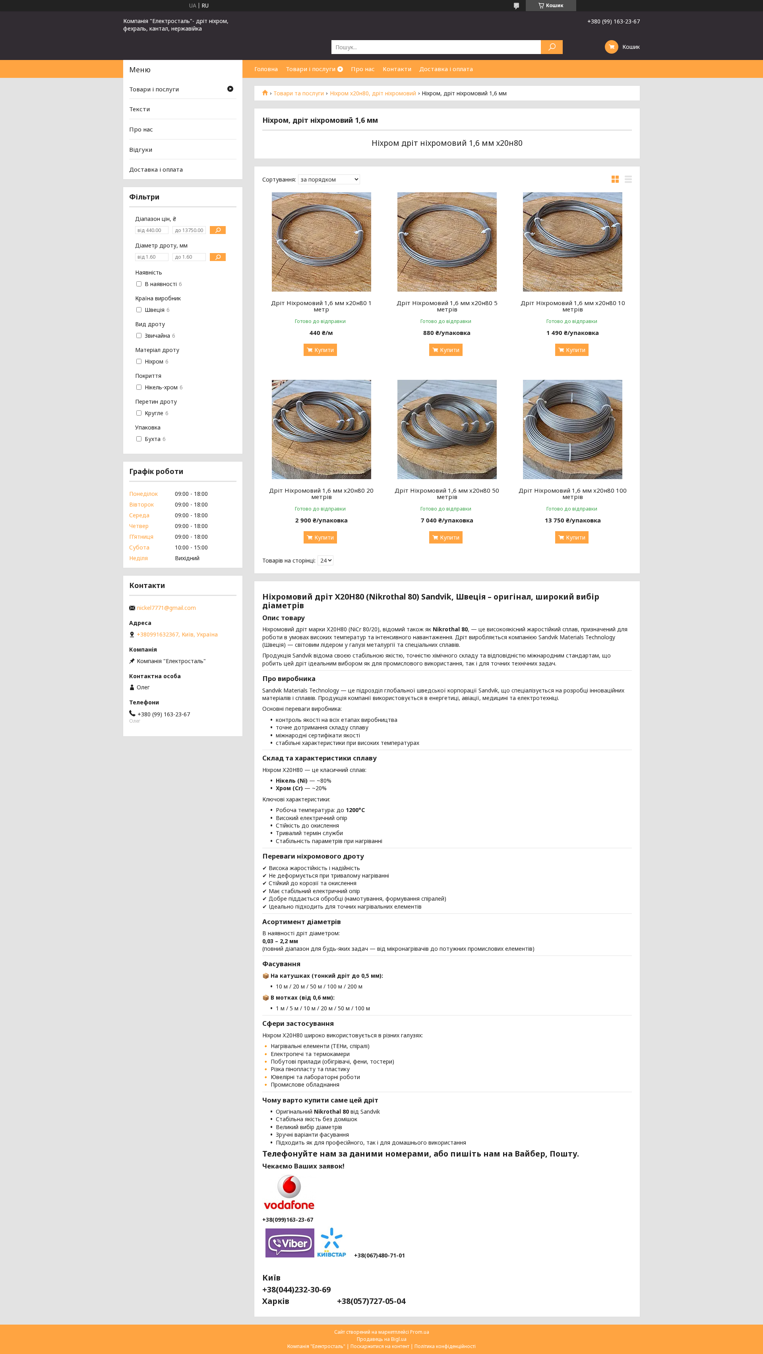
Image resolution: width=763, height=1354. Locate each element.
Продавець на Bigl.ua (382, 1339)
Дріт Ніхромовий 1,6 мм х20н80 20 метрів (321, 493)
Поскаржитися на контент (380, 1346)
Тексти (139, 109)
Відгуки (140, 149)
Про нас (363, 69)
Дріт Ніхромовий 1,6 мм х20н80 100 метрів (573, 493)
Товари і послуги (310, 69)
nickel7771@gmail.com (166, 607)
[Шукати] (552, 47)
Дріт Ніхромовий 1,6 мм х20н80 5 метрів (447, 306)
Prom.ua (419, 1332)
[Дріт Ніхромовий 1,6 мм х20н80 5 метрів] (447, 242)
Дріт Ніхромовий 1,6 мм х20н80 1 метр (321, 306)
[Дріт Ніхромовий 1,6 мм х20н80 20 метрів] (321, 429)
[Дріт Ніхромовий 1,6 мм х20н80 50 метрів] (447, 429)
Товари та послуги (298, 93)
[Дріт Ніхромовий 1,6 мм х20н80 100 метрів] (573, 429)
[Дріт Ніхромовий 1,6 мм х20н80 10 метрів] (573, 242)
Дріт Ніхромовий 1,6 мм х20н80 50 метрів (447, 493)
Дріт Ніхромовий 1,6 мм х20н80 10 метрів (573, 306)
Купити (324, 350)
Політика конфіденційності (445, 1346)
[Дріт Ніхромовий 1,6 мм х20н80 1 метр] (321, 242)
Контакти (397, 69)
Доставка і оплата (446, 69)
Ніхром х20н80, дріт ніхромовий (373, 93)
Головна (266, 69)
